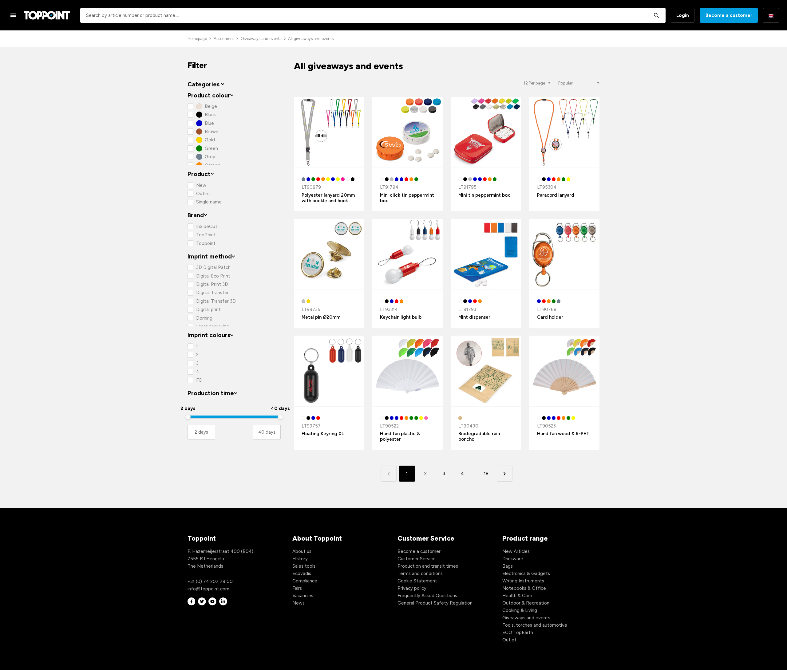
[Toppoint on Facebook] (192, 601)
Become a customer (729, 15)
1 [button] (407, 473)
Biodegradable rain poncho (479, 436)
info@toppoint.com (208, 589)
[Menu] (13, 15)
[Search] (656, 15)
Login (682, 15)
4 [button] (462, 473)
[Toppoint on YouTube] (212, 601)
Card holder (550, 317)
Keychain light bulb (400, 317)
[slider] (188, 417)
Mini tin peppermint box (484, 195)
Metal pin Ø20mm (321, 317)
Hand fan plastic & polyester (400, 436)
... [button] (474, 473)
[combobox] (373, 15)
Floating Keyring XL (323, 433)
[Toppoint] (47, 15)
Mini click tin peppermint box (407, 197)
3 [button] (444, 473)
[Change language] (771, 15)
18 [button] (486, 473)
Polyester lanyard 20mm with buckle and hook (328, 197)
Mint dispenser (474, 317)
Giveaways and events (261, 38)
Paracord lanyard (555, 195)
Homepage (197, 38)
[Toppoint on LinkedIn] (223, 601)
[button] (504, 473)
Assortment (224, 38)
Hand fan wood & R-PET (563, 433)
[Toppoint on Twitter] (202, 601)
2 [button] (425, 473)
